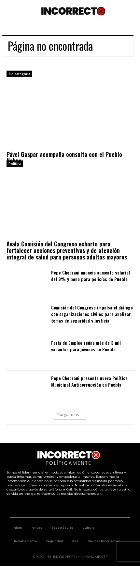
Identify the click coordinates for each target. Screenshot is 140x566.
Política (14, 163)
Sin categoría (19, 74)
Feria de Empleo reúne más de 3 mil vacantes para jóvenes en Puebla (86, 346)
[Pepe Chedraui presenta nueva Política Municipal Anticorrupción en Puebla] (26, 388)
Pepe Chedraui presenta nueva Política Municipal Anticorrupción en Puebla (89, 381)
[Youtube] (77, 506)
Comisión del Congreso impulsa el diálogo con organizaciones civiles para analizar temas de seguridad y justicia (92, 314)
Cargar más (68, 414)
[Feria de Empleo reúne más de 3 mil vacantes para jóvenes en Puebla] (26, 353)
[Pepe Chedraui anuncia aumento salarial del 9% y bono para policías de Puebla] (26, 282)
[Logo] (73, 11)
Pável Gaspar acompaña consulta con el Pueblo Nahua (64, 157)
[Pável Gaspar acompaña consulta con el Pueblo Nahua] (70, 115)
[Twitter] (63, 506)
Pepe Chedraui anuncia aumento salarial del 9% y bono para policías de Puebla (90, 275)
